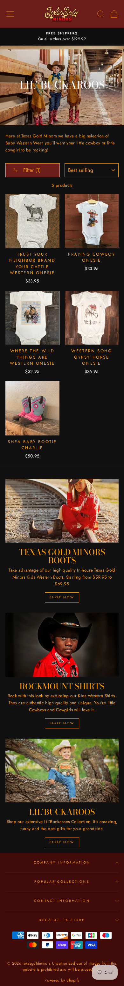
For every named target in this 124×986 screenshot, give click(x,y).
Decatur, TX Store (62, 919)
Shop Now (62, 597)
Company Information (62, 862)
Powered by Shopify (62, 980)
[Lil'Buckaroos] (62, 770)
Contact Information (62, 900)
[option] (62, 36)
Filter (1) (31, 170)
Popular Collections (61, 881)
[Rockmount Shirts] (62, 644)
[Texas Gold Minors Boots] (62, 511)
